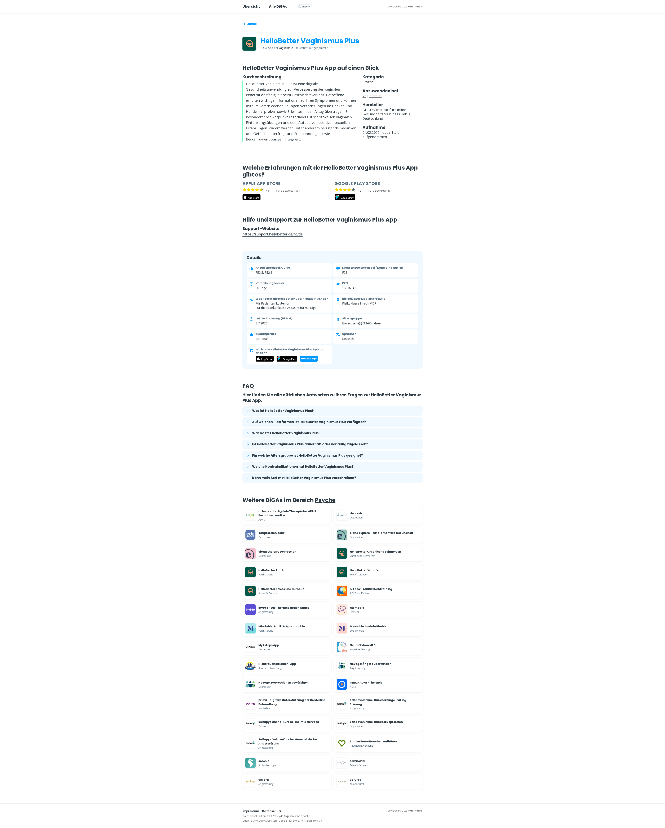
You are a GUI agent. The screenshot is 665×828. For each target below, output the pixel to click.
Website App (308, 358)
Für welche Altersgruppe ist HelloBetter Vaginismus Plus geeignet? (307, 455)
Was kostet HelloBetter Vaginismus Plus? (286, 433)
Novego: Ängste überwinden (370, 664)
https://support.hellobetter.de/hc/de (272, 234)
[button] (259, 272)
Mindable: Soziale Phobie (368, 626)
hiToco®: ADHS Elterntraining (371, 589)
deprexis (356, 513)
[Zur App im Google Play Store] (345, 199)
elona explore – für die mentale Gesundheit (381, 533)
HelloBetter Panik (271, 570)
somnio (263, 761)
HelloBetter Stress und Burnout (281, 589)
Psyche (325, 500)
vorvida (355, 780)
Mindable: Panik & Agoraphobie (281, 626)
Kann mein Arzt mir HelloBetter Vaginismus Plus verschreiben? (304, 478)
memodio (357, 608)
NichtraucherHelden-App (277, 664)
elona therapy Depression (277, 552)
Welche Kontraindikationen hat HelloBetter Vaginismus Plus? (303, 466)
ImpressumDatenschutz (261, 811)
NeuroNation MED (363, 645)
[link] (286, 515)
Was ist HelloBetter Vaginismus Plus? (283, 411)
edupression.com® (272, 533)
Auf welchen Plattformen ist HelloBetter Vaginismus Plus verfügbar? (309, 422)
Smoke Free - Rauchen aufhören (373, 741)
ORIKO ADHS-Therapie (366, 683)
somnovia (357, 761)
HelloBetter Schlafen (365, 570)
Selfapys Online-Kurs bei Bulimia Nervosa (288, 722)
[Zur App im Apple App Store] (251, 199)
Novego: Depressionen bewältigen (283, 683)
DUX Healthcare (412, 6)
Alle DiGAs (278, 6)
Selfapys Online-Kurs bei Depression (376, 722)
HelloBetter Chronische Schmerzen (375, 552)
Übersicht (251, 6)
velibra (263, 780)
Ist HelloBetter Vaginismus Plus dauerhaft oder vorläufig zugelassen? (310, 444)
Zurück (252, 24)
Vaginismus (286, 48)
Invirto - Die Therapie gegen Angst (283, 608)
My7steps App (268, 645)
